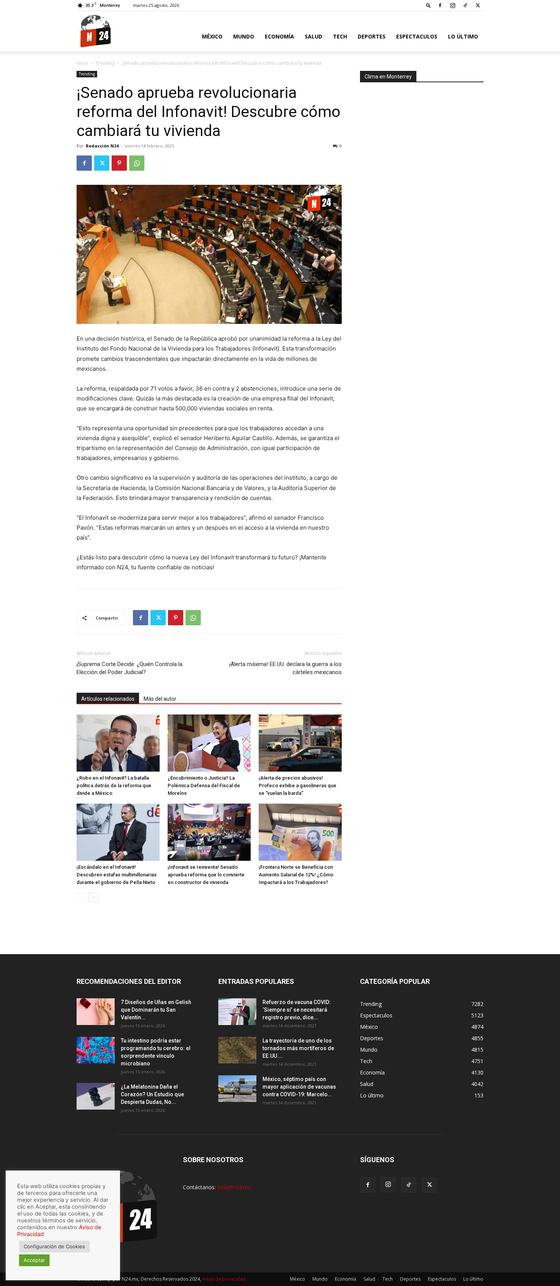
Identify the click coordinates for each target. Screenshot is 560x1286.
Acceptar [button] (34, 1260)
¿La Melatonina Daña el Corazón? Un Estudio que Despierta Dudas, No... (152, 1094)
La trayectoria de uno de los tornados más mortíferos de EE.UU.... (298, 1048)
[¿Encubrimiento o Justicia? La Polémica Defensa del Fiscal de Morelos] (209, 743)
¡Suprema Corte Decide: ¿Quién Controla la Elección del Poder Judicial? (129, 668)
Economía (279, 36)
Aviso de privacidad (223, 1279)
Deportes (372, 36)
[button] (428, 5)
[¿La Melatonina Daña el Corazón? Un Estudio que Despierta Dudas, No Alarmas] (96, 1096)
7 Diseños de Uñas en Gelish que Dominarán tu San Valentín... (156, 1009)
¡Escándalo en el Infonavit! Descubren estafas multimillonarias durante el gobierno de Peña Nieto (117, 874)
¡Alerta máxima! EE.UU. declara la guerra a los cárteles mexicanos (285, 668)
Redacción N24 (102, 146)
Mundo (243, 36)
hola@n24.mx (234, 1187)
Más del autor (160, 699)
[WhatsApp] (136, 163)
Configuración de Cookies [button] (54, 1246)
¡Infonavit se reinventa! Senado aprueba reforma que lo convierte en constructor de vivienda (206, 874)
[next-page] (93, 897)
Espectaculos (416, 36)
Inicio (82, 63)
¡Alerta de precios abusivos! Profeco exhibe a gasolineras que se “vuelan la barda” (297, 785)
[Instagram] (452, 5)
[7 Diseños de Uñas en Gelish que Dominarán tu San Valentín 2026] (96, 1011)
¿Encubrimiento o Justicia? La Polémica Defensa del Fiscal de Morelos (204, 785)
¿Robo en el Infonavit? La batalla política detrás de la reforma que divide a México (114, 785)
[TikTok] (465, 5)
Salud (313, 36)
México (212, 36)
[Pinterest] (119, 163)
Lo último (463, 36)
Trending (105, 63)
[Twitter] (477, 5)
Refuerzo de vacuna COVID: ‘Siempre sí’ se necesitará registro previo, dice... (296, 1009)
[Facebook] (440, 5)
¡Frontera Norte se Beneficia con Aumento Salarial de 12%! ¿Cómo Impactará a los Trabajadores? (296, 874)
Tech (340, 36)
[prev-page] (81, 897)
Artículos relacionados (107, 699)
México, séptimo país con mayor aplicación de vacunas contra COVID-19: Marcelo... (299, 1086)
